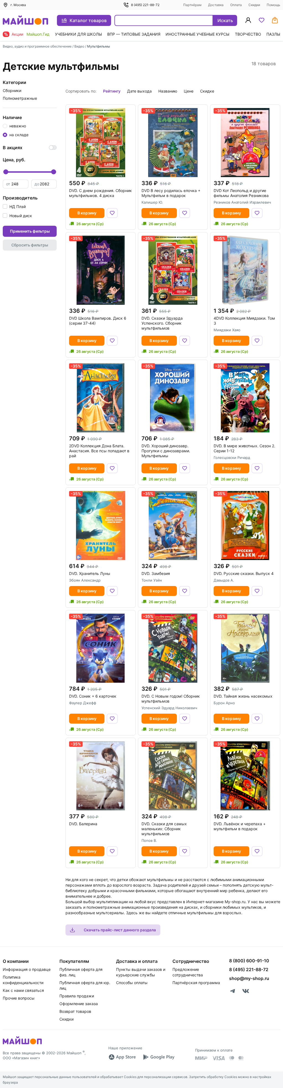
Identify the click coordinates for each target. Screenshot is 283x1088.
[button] (14, 206)
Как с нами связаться (23, 990)
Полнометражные (20, 98)
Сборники (12, 90)
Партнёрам (192, 5)
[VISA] (218, 1058)
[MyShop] (22, 1044)
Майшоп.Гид (38, 34)
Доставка (216, 5)
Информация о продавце (27, 969)
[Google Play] (159, 1057)
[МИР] (201, 1058)
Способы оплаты (132, 982)
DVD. (100, 193)
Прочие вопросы (19, 998)
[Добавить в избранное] (112, 213)
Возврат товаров (75, 1011)
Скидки (254, 5)
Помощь (273, 5)
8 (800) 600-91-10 (249, 960)
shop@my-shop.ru (249, 978)
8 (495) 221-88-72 (145, 5)
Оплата (236, 5)
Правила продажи (76, 996)
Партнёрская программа (196, 982)
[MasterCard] (231, 1058)
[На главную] (25, 20)
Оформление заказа (78, 1003)
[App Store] (122, 1057)
